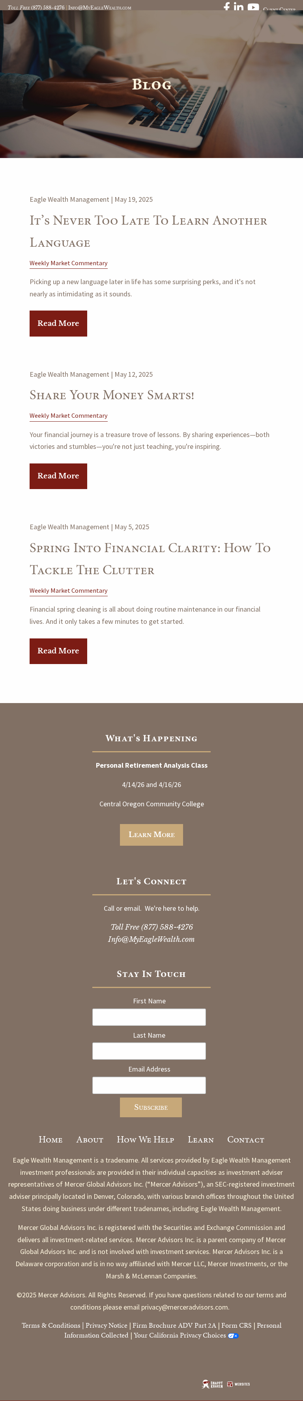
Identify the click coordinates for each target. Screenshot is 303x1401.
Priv (91, 1325)
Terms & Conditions (51, 1325)
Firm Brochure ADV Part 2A (174, 1325)
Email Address (149, 1069)
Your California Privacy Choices (180, 1335)
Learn (201, 1139)
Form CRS (236, 1325)
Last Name (149, 1035)
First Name (149, 1000)
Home (51, 1139)
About (89, 1139)
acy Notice (112, 1325)
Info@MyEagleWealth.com (99, 8)
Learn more (152, 834)
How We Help (145, 1139)
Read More (58, 323)
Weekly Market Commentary (69, 263)
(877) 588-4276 (48, 8)
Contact (245, 1139)
